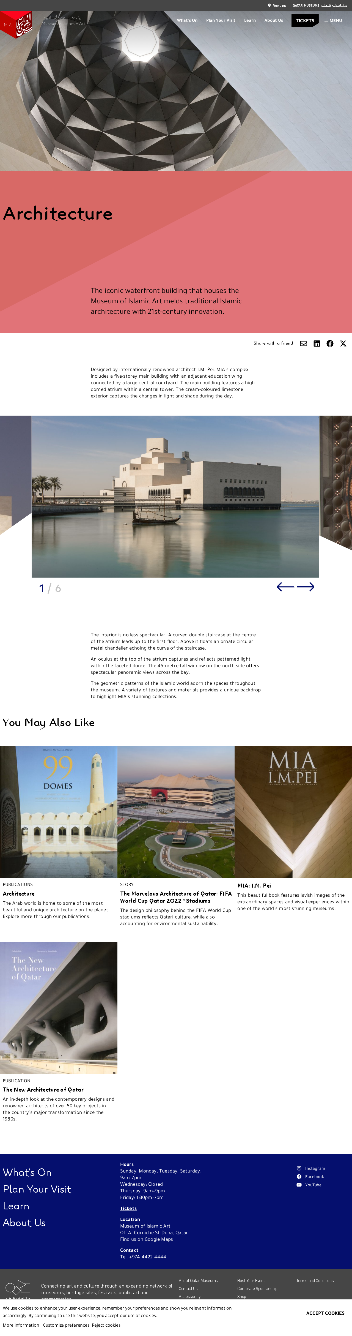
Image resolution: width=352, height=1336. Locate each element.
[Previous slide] (286, 586)
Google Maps (159, 1239)
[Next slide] (305, 586)
